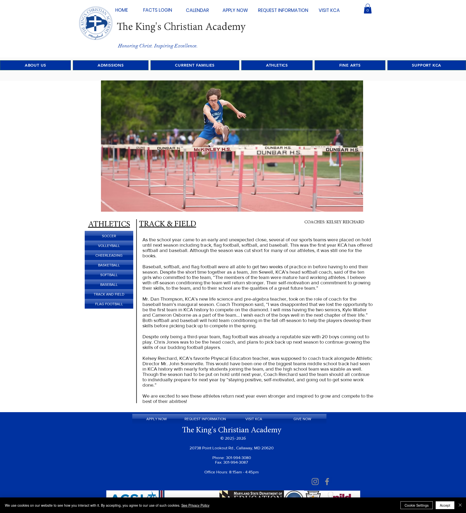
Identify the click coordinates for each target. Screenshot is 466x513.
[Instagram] (315, 481)
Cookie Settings (417, 505)
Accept (445, 505)
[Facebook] (327, 481)
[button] (368, 9)
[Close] (460, 505)
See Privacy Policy (195, 505)
